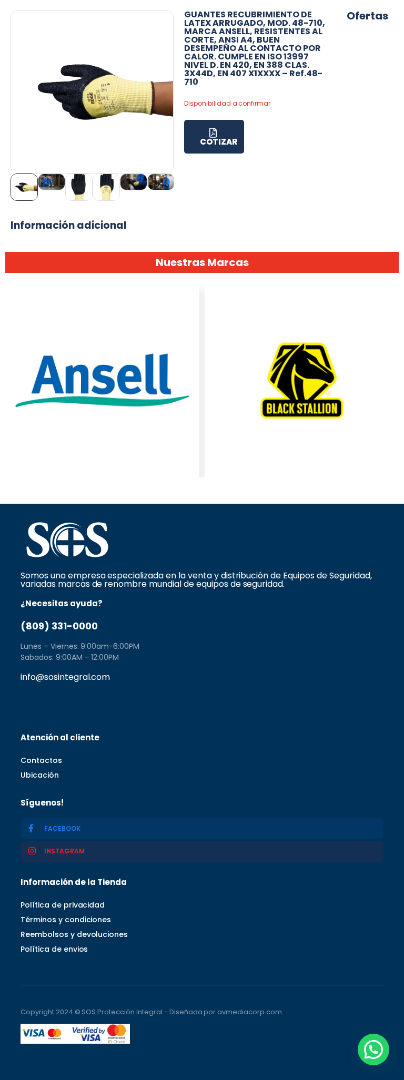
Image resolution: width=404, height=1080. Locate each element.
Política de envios (54, 949)
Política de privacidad (63, 905)
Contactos (41, 760)
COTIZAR (218, 141)
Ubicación (40, 775)
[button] (373, 1049)
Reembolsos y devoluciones (74, 934)
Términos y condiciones (66, 919)
